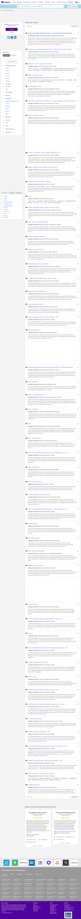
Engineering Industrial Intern (36, 115)
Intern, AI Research (33, 409)
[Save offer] (78, 33)
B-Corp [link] (7, 108)
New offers (8, 132)
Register (11, 29)
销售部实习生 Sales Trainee (35, 565)
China (7, 122)
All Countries (66, 905)
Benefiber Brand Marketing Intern (37, 291)
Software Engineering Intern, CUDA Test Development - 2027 (45, 760)
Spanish (7, 73)
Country (8, 120)
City (7, 125)
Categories (20, 874)
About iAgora (35, 905)
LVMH (5, 198)
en (79, 2)
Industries (29, 874)
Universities (47, 2)
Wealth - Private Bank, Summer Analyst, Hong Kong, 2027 (44, 152)
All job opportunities (54, 904)
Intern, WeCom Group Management (38, 222)
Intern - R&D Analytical (34, 438)
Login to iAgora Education (69, 909)
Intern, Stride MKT (33, 381)
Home (14, 2)
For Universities (67, 908)
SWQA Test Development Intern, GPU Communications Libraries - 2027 (48, 647)
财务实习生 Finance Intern (35, 75)
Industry (8, 95)
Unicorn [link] (8, 106)
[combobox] (40, 6)
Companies (40, 2)
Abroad (13, 55)
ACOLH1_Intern (32, 676)
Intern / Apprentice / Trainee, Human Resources (41, 773)
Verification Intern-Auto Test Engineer (38, 264)
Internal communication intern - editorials (39, 181)
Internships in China (45, 839)
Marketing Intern (32, 523)
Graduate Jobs (53, 907)
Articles (53, 2)
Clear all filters (12, 61)
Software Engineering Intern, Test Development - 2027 (43, 317)
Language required (10, 65)
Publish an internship (61, 2)
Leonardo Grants (53, 912)
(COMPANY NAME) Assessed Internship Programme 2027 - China (46, 704)
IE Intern (30, 633)
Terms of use (35, 908)
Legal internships (60, 836)
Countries (4, 874)
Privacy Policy (36, 909)
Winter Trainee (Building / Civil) (36, 394)
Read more (29, 832)
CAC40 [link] (7, 103)
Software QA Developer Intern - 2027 (38, 662)
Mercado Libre (7, 203)
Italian (7, 78)
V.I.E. (7, 89)
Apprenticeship (26, 2)
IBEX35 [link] (7, 111)
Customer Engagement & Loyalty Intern (39, 494)
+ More (7, 80)
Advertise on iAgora (37, 907)
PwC (5, 200)
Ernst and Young (8, 202)
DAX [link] (7, 113)
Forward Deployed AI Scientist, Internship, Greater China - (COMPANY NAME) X (50, 367)
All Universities (67, 904)
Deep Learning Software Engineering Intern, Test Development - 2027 (47, 452)
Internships (7, 10)
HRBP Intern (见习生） (34, 330)
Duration (8, 117)
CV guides (52, 910)
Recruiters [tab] (4, 193)
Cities (12, 874)
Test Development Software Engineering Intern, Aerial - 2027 (45, 619)
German (7, 75)
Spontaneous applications (12, 101)
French (7, 70)
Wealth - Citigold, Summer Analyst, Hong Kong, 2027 (43, 167)
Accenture (6, 211)
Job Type (8, 84)
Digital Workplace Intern (34, 86)
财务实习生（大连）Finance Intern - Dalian (40, 63)
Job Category (9, 92)
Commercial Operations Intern (36, 236)
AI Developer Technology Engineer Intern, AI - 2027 (42, 278)
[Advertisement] (40, 17)
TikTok (6, 207)
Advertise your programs (69, 907)
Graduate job (34, 2)
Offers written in (10, 129)
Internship (19, 2)
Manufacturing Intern (34, 784)
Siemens (6, 217)
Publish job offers (53, 913)
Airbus (5, 215)
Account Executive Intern (35, 718)
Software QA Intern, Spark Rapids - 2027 (39, 731)
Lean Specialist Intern (34, 467)
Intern (29, 196)
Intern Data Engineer (33, 538)
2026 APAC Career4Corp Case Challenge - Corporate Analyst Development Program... (52, 101)
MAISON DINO (31, 35)
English (7, 68)
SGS (5, 213)
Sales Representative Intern (35, 304)
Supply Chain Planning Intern (36, 249)
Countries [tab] (18, 193)
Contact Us (35, 910)
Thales (6, 209)
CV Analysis (73, 6)
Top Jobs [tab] (11, 193)
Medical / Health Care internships (33, 839)
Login (12, 32)
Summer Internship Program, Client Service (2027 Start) (43, 207)
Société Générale (8, 205)
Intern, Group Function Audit (36, 551)
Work (2, 10)
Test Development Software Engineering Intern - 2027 (43, 689)
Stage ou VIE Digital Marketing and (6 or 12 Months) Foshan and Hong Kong (50, 33)
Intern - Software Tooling (35, 481)
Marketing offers (53, 909)
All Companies (53, 905)
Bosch (5, 196)
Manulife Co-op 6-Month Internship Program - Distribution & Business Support (50, 49)
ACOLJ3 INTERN (32, 604)
